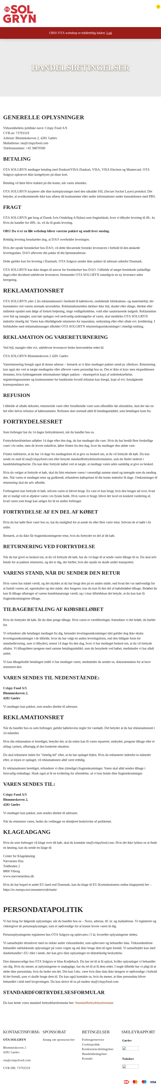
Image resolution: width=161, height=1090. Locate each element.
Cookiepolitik (91, 1044)
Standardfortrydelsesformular (94, 1003)
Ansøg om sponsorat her (59, 1039)
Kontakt (87, 1058)
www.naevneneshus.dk (18, 876)
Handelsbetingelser (94, 1054)
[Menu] (154, 21)
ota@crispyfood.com (34, 143)
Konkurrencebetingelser (97, 1049)
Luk (109, 33)
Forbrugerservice (93, 1039)
